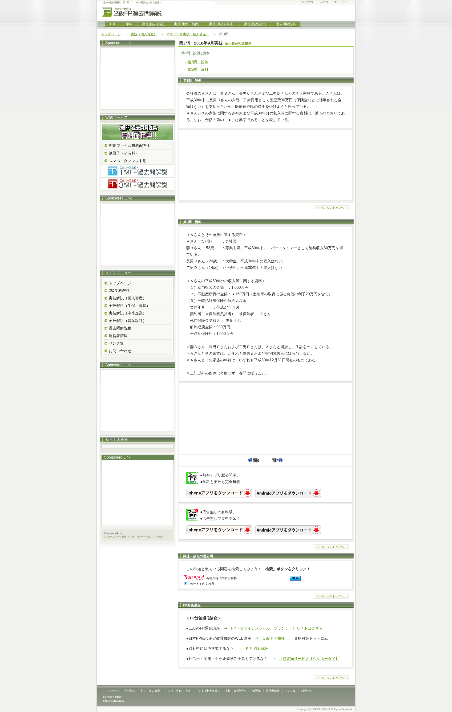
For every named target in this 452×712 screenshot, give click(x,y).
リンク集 (324, 1)
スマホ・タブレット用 (127, 161)
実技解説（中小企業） (127, 313)
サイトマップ (341, 1)
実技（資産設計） (236, 690)
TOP (112, 24)
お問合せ (306, 690)
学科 (129, 24)
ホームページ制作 (117, 536)
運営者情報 (308, 1)
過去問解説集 (286, 24)
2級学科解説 (119, 291)
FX (105, 536)
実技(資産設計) (255, 24)
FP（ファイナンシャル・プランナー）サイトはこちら (277, 628)
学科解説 (130, 690)
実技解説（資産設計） (127, 321)
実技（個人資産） (144, 34)
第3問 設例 (197, 62)
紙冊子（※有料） (124, 153)
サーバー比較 (144, 536)
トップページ (111, 34)
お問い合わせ (120, 351)
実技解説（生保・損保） (129, 306)
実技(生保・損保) (186, 24)
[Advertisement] (265, 165)
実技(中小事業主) (221, 24)
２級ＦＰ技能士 (275, 638)
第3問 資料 (197, 69)
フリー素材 (158, 536)
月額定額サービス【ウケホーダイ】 (309, 659)
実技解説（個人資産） (127, 298)
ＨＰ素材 (132, 536)
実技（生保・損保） (180, 690)
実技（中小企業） (209, 690)
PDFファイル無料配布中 (129, 146)
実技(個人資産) (153, 24)
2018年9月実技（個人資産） (188, 34)
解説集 (256, 690)
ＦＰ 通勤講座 (257, 649)
